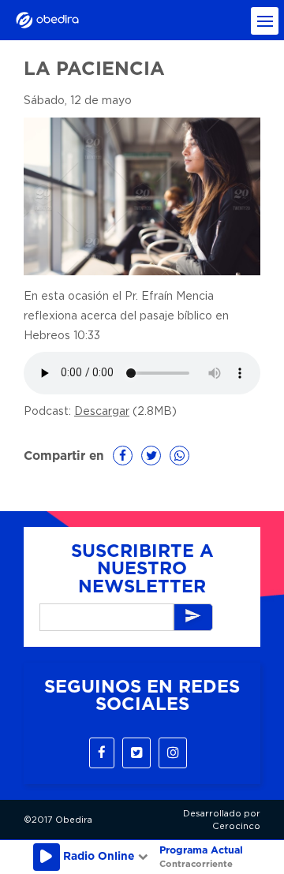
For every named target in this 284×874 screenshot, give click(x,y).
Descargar (101, 411)
